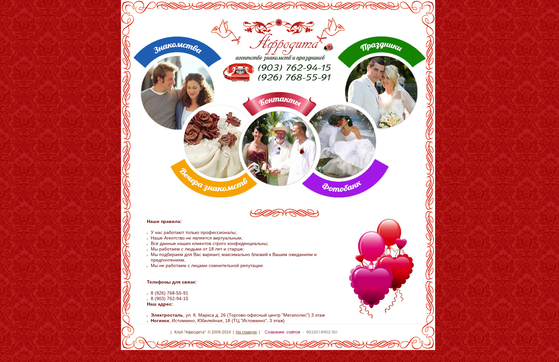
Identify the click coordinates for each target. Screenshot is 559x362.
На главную (246, 332)
